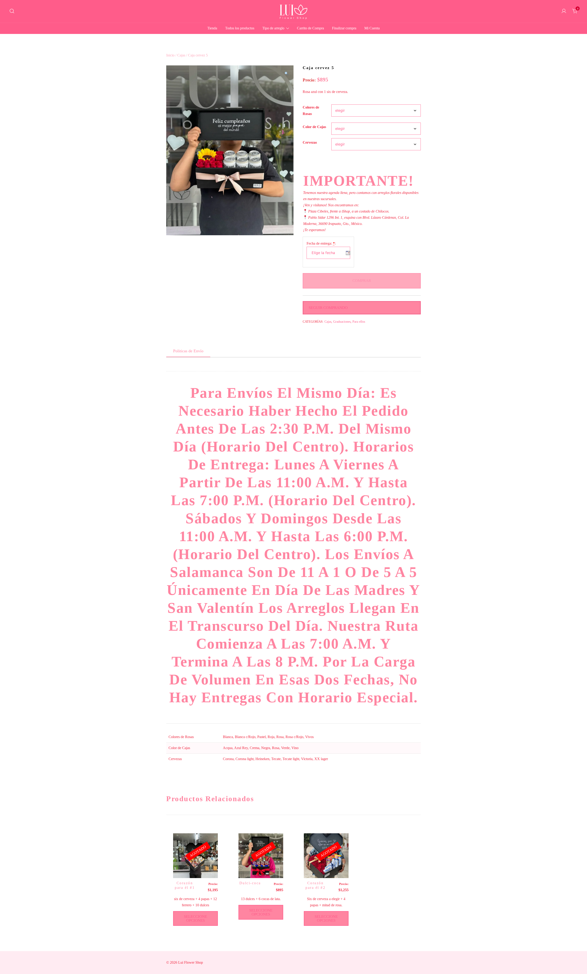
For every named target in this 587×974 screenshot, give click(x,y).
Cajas (181, 55)
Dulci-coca (250, 883)
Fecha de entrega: (321, 243)
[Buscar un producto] (12, 11)
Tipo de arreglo (273, 28)
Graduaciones (342, 321)
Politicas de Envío (188, 351)
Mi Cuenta (372, 28)
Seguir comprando (328, 307)
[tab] (188, 351)
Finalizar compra (344, 28)
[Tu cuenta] (564, 11)
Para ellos (358, 321)
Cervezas (310, 142)
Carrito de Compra (310, 28)
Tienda (212, 28)
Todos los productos (239, 28)
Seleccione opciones (195, 918)
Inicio (170, 55)
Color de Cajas (314, 127)
